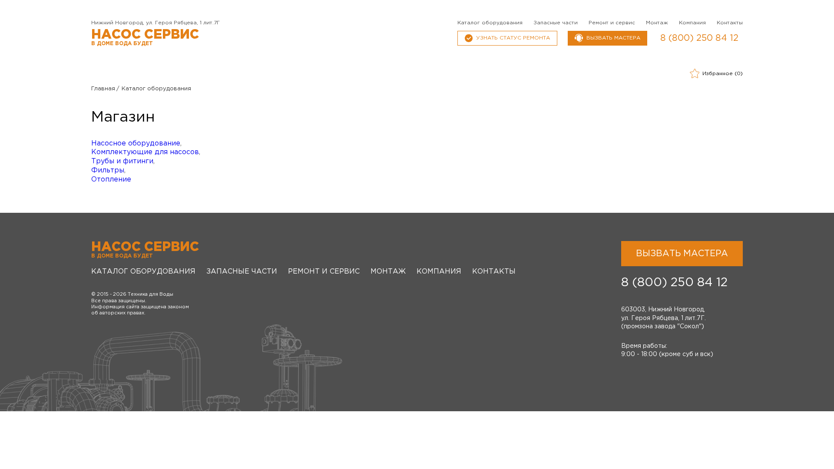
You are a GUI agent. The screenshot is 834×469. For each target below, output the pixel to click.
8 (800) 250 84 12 (699, 38)
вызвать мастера (613, 38)
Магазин (123, 117)
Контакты (730, 22)
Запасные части (555, 22)
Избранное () (722, 73)
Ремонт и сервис (612, 22)
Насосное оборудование (135, 143)
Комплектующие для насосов (145, 152)
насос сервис (145, 37)
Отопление (111, 179)
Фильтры (107, 170)
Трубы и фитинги (122, 161)
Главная (103, 88)
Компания (692, 22)
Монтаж (657, 22)
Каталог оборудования (490, 22)
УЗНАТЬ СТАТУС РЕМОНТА (513, 38)
